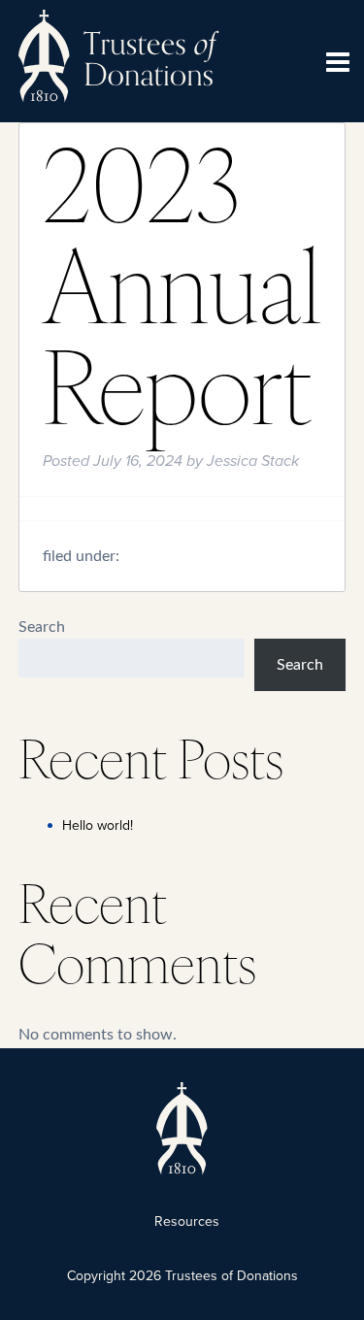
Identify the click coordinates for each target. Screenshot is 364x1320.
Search (41, 627)
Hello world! (97, 825)
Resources (186, 1221)
